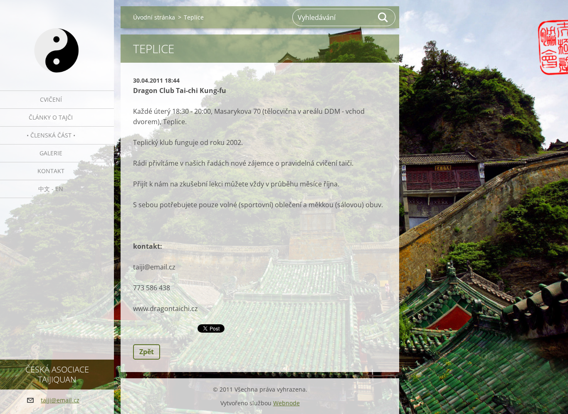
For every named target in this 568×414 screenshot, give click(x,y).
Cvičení (51, 99)
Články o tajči (51, 117)
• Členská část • (51, 135)
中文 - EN (50, 189)
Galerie (51, 153)
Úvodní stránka (154, 17)
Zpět (146, 351)
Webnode (286, 403)
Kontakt (50, 171)
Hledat (383, 17)
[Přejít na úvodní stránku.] (57, 40)
